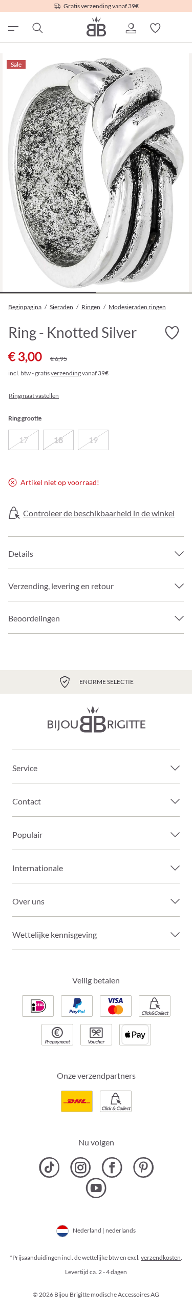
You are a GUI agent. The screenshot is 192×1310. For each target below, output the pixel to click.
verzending (66, 373)
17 (23, 440)
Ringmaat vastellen (34, 395)
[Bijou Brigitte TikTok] (49, 1167)
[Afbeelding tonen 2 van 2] (143, 292)
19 (93, 440)
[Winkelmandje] (179, 28)
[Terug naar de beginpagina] (96, 26)
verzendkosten (161, 1257)
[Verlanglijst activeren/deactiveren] (171, 332)
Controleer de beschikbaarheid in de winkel (99, 513)
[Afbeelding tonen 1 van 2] (48, 292)
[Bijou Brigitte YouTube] (96, 1188)
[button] (130, 28)
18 (58, 440)
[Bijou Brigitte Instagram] (80, 1167)
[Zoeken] (37, 28)
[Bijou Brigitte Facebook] (111, 1167)
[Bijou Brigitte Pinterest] (143, 1167)
